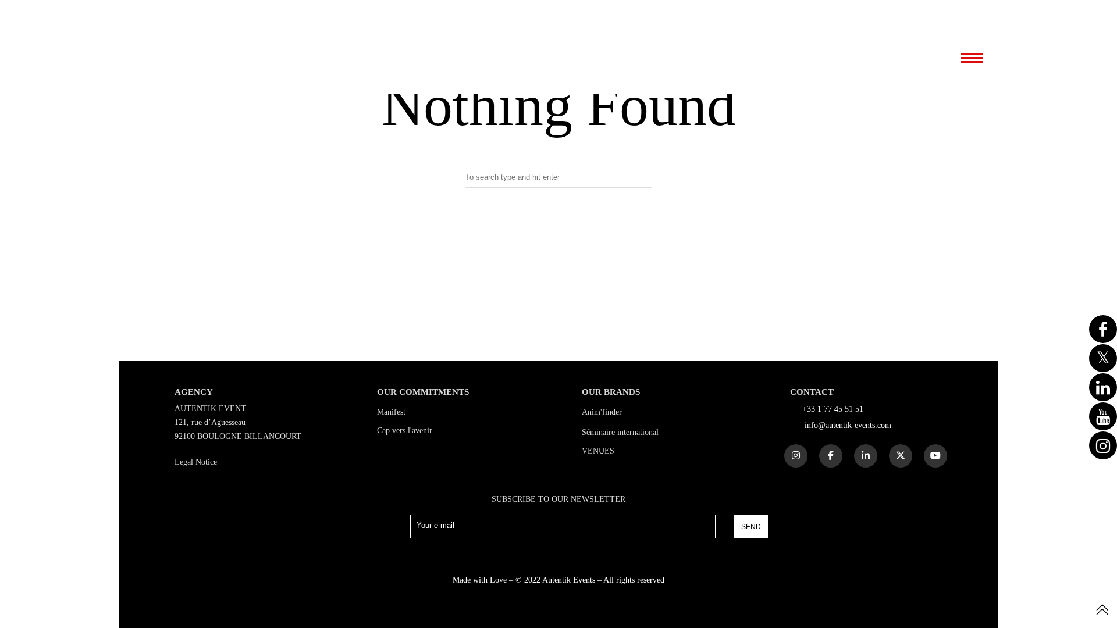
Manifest (391, 412)
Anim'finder (602, 412)
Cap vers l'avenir (404, 430)
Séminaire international (620, 432)
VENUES (598, 451)
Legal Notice (196, 462)
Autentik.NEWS (907, 12)
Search (558, 226)
